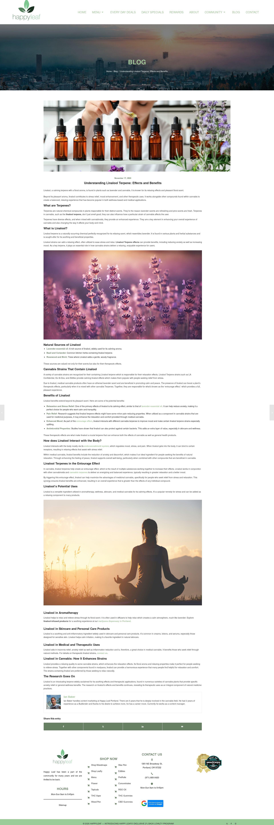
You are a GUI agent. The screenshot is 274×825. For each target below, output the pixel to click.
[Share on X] (103, 726)
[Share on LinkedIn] (142, 726)
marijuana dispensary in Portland (114, 621)
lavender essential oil (151, 406)
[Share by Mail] (182, 726)
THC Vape (96, 796)
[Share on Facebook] (63, 726)
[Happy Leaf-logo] (26, 12)
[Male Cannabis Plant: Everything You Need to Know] (2, 412)
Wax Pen (122, 765)
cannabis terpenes (78, 472)
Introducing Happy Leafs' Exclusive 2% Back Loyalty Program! (139, 824)
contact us (102, 653)
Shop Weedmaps (99, 765)
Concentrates (124, 784)
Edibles (121, 771)
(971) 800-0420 (152, 778)
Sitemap (63, 805)
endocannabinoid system (96, 446)
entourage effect (84, 421)
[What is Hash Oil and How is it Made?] (272, 412)
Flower (94, 784)
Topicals (95, 790)
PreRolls (122, 777)
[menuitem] (82, 12)
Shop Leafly (96, 771)
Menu (93, 777)
